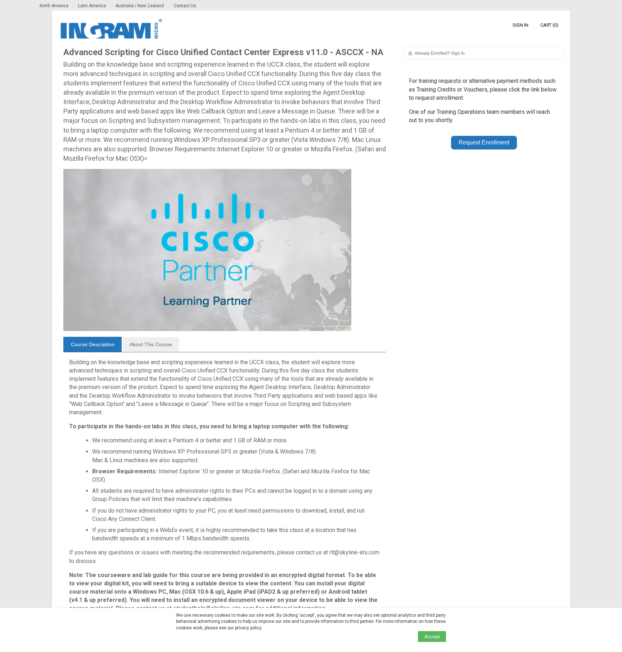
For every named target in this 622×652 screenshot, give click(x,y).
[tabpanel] (224, 488)
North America (54, 5)
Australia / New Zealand (140, 5)
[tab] (92, 344)
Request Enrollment (484, 142)
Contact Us (185, 5)
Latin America (92, 5)
